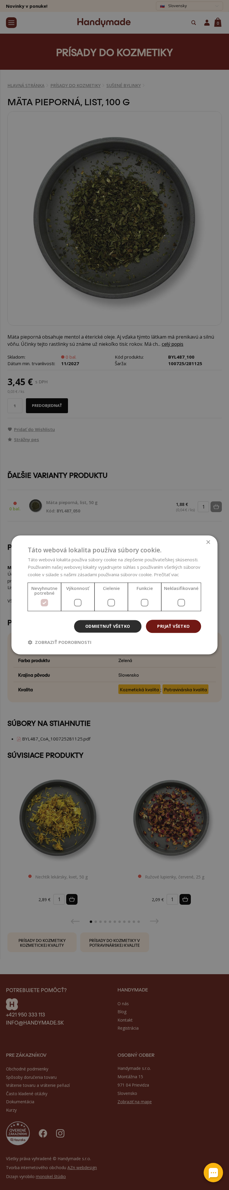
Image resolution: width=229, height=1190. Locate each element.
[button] (60, 642)
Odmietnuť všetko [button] (107, 626)
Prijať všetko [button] (173, 626)
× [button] (208, 542)
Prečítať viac (166, 574)
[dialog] (114, 594)
